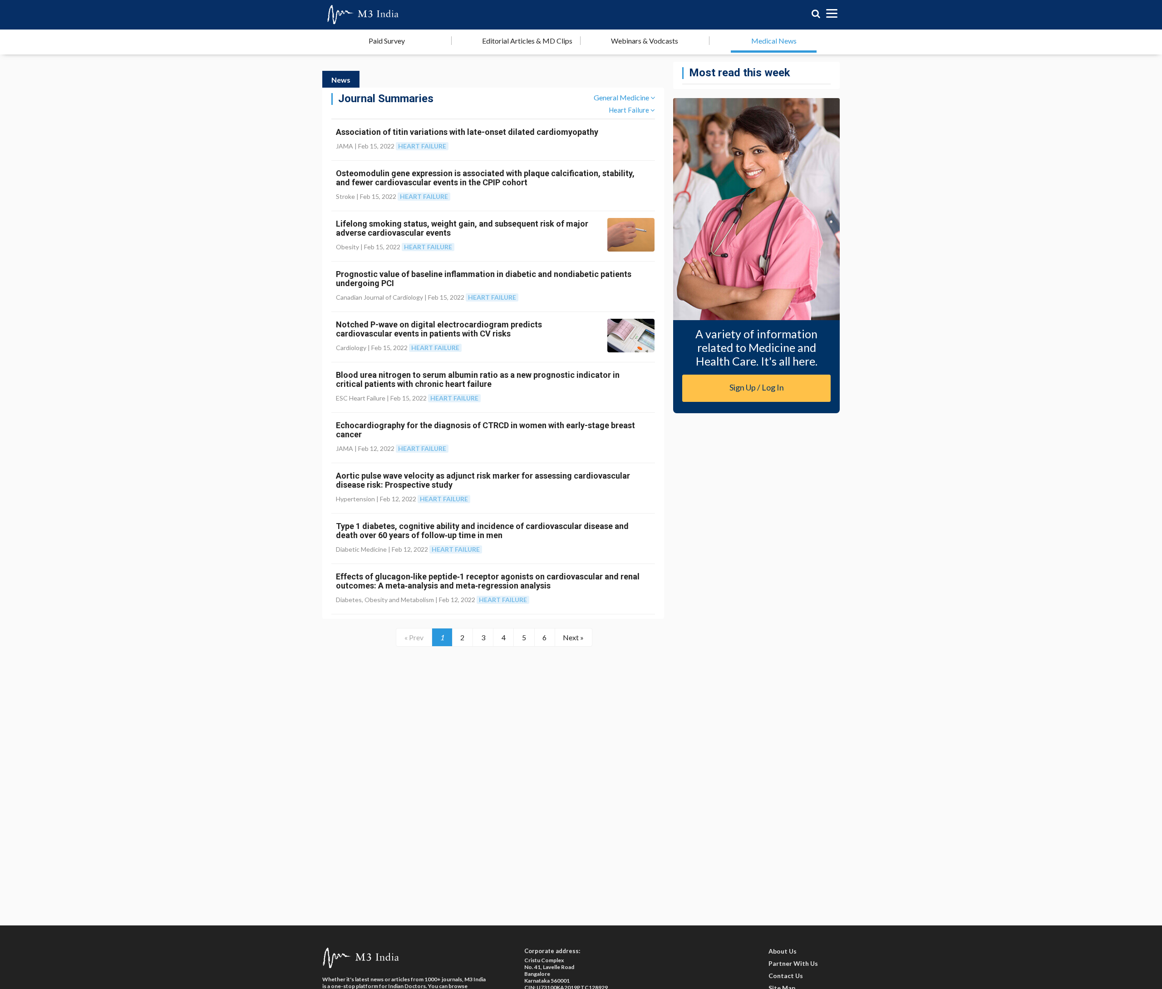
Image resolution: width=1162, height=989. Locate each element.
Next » (573, 637)
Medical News (774, 40)
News (340, 79)
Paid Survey (387, 40)
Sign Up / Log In (756, 387)
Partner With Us (793, 963)
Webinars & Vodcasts (644, 40)
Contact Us (785, 975)
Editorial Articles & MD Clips (527, 40)
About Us (782, 951)
